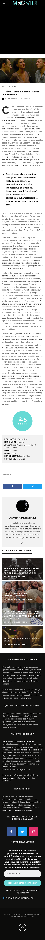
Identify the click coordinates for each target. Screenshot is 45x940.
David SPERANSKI (12, 99)
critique (7, 475)
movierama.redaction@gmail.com (16, 770)
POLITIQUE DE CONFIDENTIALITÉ (19, 898)
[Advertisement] (22, 30)
